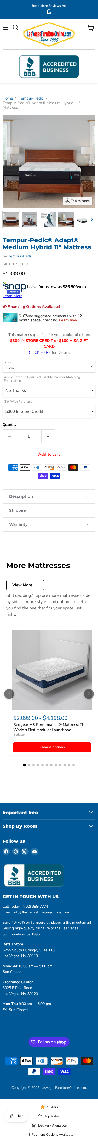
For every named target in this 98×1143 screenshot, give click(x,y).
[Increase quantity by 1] (48, 436)
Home (8, 98)
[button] (49, 496)
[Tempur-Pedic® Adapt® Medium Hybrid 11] (11, 219)
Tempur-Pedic (31, 98)
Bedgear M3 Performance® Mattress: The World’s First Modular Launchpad (50, 727)
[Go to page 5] (42, 765)
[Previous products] (9, 694)
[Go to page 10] (65, 765)
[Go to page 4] (38, 765)
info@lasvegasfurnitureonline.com (41, 912)
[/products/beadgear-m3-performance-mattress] (52, 670)
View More (22, 585)
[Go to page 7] (51, 765)
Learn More (12, 296)
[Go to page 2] (29, 765)
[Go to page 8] (56, 765)
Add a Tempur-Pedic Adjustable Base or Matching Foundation (42, 379)
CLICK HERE (40, 352)
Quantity (9, 425)
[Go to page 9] (60, 765)
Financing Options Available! (33, 306)
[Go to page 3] (33, 765)
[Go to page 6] (47, 765)
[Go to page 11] (69, 765)
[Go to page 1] (24, 764)
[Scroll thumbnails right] (91, 219)
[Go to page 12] (73, 765)
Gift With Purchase (18, 402)
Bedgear (19, 734)
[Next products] (89, 694)
